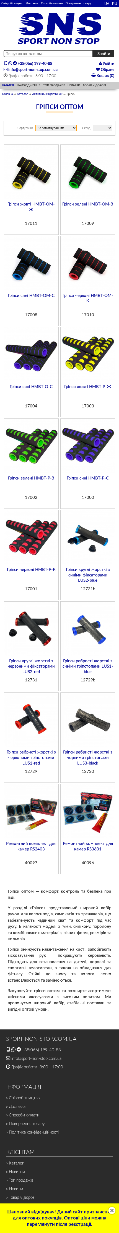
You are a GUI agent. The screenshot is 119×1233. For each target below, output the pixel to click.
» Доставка (15, 1107)
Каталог (22, 94)
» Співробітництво (23, 1098)
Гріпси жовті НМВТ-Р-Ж (87, 387)
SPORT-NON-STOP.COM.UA (41, 1039)
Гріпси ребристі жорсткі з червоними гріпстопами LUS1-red (31, 757)
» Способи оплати (23, 1115)
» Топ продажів (19, 1180)
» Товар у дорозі (20, 1197)
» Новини (14, 1189)
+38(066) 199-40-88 (34, 64)
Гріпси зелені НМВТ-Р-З (31, 478)
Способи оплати (52, 3)
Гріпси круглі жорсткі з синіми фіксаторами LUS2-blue (88, 575)
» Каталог (15, 1163)
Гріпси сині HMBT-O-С (31, 387)
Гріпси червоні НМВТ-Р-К (31, 570)
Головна (7, 94)
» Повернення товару (25, 1124)
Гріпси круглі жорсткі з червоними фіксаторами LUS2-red (31, 666)
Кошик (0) (105, 76)
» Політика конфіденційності (32, 1132)
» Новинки (15, 1172)
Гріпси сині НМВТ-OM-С (31, 296)
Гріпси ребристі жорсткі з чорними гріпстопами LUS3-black (87, 757)
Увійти (108, 64)
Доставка (32, 3)
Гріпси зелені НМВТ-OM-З (87, 204)
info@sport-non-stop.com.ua (32, 70)
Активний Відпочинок (47, 94)
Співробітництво (12, 3)
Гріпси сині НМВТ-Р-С (88, 478)
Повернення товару (78, 3)
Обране (107, 70)
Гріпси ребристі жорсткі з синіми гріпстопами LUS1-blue (88, 666)
